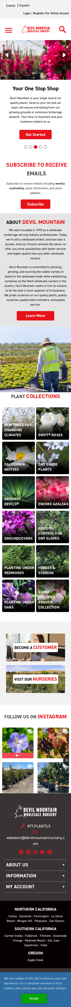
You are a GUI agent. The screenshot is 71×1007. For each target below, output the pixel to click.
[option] (24, 5)
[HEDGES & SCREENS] (52, 561)
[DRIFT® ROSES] (52, 423)
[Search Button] (62, 28)
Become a (35, 647)
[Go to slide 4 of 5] (40, 146)
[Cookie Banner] (35, 989)
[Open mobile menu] (8, 32)
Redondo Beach (35, 940)
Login (26, 13)
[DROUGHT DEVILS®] (18, 492)
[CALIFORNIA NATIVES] (18, 458)
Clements (25, 916)
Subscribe (35, 204)
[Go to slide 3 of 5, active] (35, 146)
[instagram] (28, 852)
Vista (43, 945)
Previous (7, 55)
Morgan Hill (24, 921)
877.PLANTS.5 (38, 826)
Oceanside (60, 936)
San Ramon (56, 921)
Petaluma (41, 921)
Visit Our (35, 679)
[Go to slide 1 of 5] (25, 146)
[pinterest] (36, 852)
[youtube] (42, 852)
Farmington (41, 916)
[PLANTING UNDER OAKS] (18, 595)
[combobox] (10, 5)
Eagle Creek (35, 960)
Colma (12, 916)
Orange (17, 940)
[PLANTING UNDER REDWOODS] (18, 561)
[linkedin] (50, 852)
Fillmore (45, 936)
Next (64, 55)
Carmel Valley (13, 936)
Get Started (35, 134)
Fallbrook (31, 936)
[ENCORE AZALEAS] (52, 492)
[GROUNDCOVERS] (18, 527)
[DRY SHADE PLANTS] (52, 458)
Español (24, 5)
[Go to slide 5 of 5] (45, 146)
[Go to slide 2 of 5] (30, 146)
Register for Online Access (51, 13)
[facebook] (21, 852)
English (10, 5)
